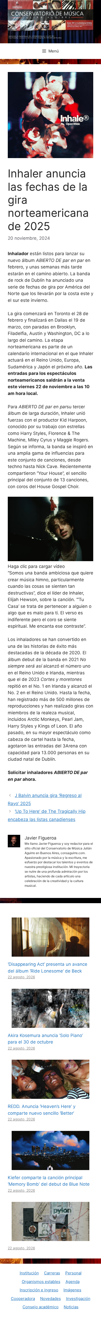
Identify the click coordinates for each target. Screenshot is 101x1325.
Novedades (50, 1298)
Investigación (78, 1298)
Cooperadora (23, 1298)
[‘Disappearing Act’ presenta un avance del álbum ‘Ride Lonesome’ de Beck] (50, 953)
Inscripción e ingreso (39, 1289)
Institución (29, 1272)
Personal (73, 1272)
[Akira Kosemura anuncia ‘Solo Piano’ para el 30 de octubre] (50, 1024)
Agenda (73, 1281)
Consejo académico (41, 1306)
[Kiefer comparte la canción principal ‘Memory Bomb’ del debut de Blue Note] (50, 1166)
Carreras (52, 1272)
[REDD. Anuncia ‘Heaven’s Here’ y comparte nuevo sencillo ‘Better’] (50, 1095)
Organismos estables (41, 1281)
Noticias (71, 1306)
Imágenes (72, 1289)
